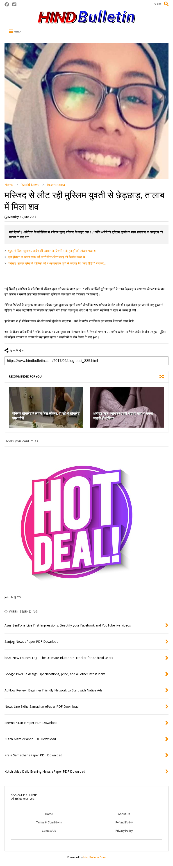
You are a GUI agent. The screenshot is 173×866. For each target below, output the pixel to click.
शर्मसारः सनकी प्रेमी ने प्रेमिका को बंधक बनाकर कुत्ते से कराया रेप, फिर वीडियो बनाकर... (57, 263)
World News (30, 184)
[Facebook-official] (7, 4)
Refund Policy (124, 822)
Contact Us (49, 831)
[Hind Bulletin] (86, 21)
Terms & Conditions (49, 822)
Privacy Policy (124, 831)
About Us (124, 814)
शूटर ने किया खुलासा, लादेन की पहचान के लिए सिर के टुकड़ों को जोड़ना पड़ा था (52, 251)
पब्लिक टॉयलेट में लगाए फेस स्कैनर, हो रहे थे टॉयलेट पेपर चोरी (46, 416)
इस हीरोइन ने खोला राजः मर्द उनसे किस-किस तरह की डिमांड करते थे (46, 257)
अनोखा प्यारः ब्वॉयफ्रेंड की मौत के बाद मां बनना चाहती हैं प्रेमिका (123, 416)
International (56, 184)
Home (9, 184)
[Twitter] (14, 4)
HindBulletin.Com (94, 857)
